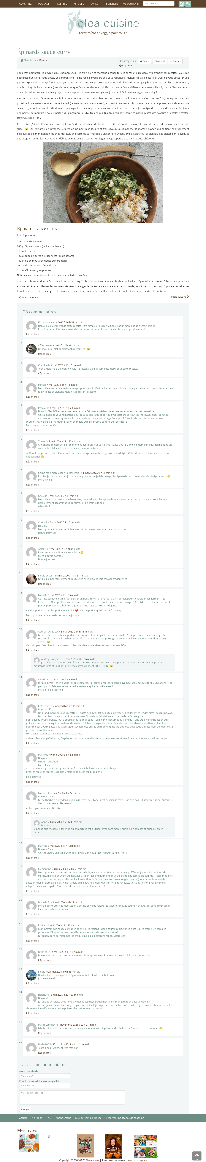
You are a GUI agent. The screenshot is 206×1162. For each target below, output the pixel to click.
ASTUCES (79, 3)
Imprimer (127, 65)
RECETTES (62, 3)
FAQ (49, 1118)
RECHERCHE (111, 3)
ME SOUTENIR (131, 3)
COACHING (25, 3)
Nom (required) (28, 1071)
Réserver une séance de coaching (125, 1118)
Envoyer (25, 1109)
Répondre (32, 334)
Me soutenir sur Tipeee (88, 1118)
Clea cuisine (92, 1160)
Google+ (176, 61)
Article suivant (178, 296)
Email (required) (39, 1081)
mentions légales (137, 1160)
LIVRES (94, 3)
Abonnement (63, 1118)
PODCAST (44, 3)
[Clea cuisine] (103, 21)
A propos (37, 1118)
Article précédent (30, 297)
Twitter (146, 61)
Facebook (160, 61)
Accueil (23, 1118)
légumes (44, 60)
